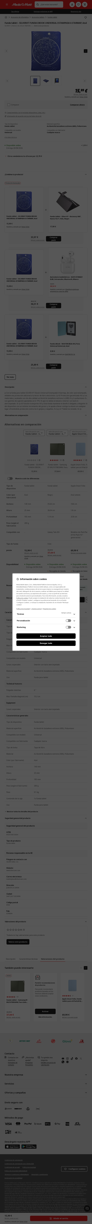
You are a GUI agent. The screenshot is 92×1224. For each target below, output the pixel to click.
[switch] (68, 620)
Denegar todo (46, 643)
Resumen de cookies (49, 609)
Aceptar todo (46, 636)
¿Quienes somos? (36, 609)
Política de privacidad (23, 609)
